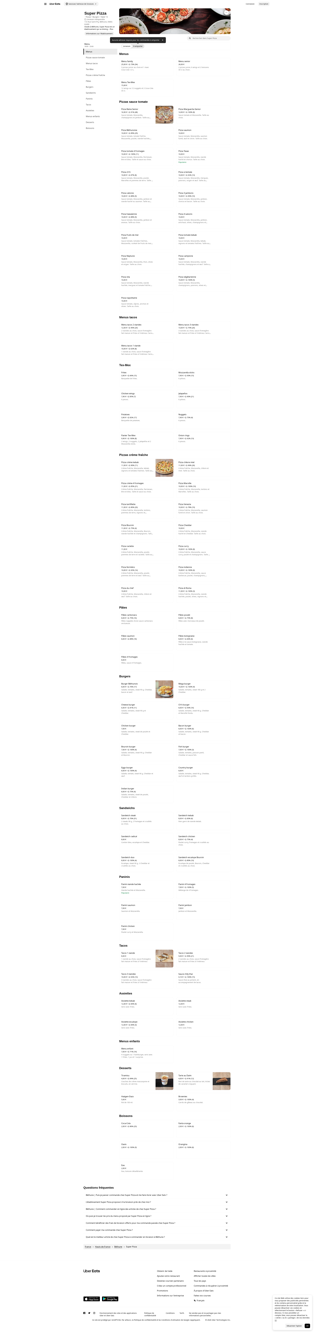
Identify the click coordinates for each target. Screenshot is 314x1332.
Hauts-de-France (102, 1246)
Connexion (250, 4)
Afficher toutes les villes (205, 1276)
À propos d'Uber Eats (204, 1290)
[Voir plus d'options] (226, 12)
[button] (157, 1195)
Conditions (170, 1313)
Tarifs (182, 1313)
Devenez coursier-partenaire (170, 1281)
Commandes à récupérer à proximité (211, 1285)
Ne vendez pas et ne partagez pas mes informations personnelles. (205, 1314)
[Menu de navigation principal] (45, 4)
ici (276, 1320)
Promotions (162, 1290)
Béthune (118, 1246)
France (88, 1246)
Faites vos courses (202, 1295)
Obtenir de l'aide (164, 1271)
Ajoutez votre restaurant (168, 1276)
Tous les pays (200, 1281)
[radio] (127, 46)
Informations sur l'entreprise (170, 1295)
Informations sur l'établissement (99, 33)
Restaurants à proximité (205, 1271)
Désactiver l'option (294, 1326)
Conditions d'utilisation (170, 1320)
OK (307, 1326)
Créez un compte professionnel (171, 1285)
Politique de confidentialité (150, 1314)
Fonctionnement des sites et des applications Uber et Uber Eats (118, 1314)
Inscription (263, 4)
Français (200, 1300)
